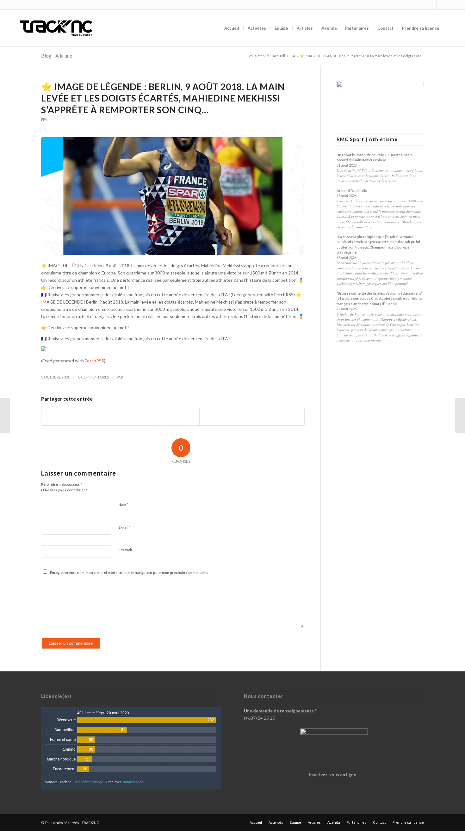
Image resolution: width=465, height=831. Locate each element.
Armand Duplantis (352, 190)
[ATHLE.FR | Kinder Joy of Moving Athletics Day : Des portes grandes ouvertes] (460, 415)
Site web (125, 550)
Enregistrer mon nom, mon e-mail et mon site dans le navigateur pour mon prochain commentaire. (129, 572)
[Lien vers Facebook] (432, 4)
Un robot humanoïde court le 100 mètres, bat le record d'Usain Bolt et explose (374, 157)
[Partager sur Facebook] (67, 416)
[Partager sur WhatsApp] (173, 416)
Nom (123, 504)
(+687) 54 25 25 (259, 718)
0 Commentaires (93, 377)
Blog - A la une (56, 55)
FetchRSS (94, 360)
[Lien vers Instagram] (422, 4)
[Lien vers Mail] (451, 4)
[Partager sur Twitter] (120, 416)
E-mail (125, 527)
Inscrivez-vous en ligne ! (334, 774)
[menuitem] (231, 28)
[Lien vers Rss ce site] (441, 4)
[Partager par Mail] (278, 416)
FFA (44, 119)
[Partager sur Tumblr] (226, 416)
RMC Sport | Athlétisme (367, 139)
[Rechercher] (449, 28)
